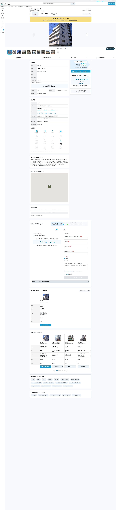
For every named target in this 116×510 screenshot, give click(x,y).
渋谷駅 (22, 6)
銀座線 (42, 113)
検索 (73, 3)
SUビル (26, 6)
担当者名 (65, 241)
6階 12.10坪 (30, 6)
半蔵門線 (45, 113)
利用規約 (67, 274)
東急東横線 (50, 113)
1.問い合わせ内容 (36, 233)
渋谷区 (16, 6)
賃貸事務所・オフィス (4, 6)
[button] (87, 35)
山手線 (38, 113)
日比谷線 (54, 113)
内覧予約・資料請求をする (45, 325)
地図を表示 (43, 10)
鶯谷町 (19, 6)
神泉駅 (66, 354)
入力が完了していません (76, 277)
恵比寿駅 (52, 109)
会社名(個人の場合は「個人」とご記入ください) (72, 236)
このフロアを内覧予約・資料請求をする (81, 71)
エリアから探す (11, 6)
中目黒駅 (79, 356)
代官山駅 (45, 109)
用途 (64, 256)
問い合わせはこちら (73, 20)
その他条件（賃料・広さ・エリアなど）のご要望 (72, 263)
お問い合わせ (112, 3)
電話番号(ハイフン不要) (68, 251)
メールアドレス (66, 246)
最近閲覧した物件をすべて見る (85, 290)
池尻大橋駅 (80, 353)
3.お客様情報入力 (66, 233)
